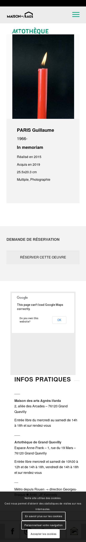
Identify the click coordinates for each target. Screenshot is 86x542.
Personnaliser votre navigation (43, 525)
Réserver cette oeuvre (43, 257)
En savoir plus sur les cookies (43, 516)
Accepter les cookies (44, 534)
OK (59, 320)
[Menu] (74, 22)
